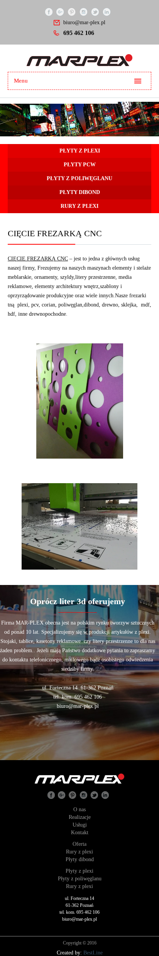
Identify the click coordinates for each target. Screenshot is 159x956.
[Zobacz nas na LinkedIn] (106, 11)
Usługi (80, 825)
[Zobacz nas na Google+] (60, 11)
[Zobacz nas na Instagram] (83, 11)
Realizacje (80, 817)
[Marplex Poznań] (79, 60)
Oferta (79, 844)
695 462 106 (78, 33)
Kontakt (79, 832)
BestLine (93, 953)
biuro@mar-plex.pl (84, 22)
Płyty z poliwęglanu (79, 878)
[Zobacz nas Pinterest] (72, 11)
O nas (79, 809)
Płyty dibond (80, 859)
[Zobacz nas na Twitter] (95, 11)
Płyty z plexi (79, 871)
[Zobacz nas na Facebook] (48, 11)
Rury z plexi (79, 852)
